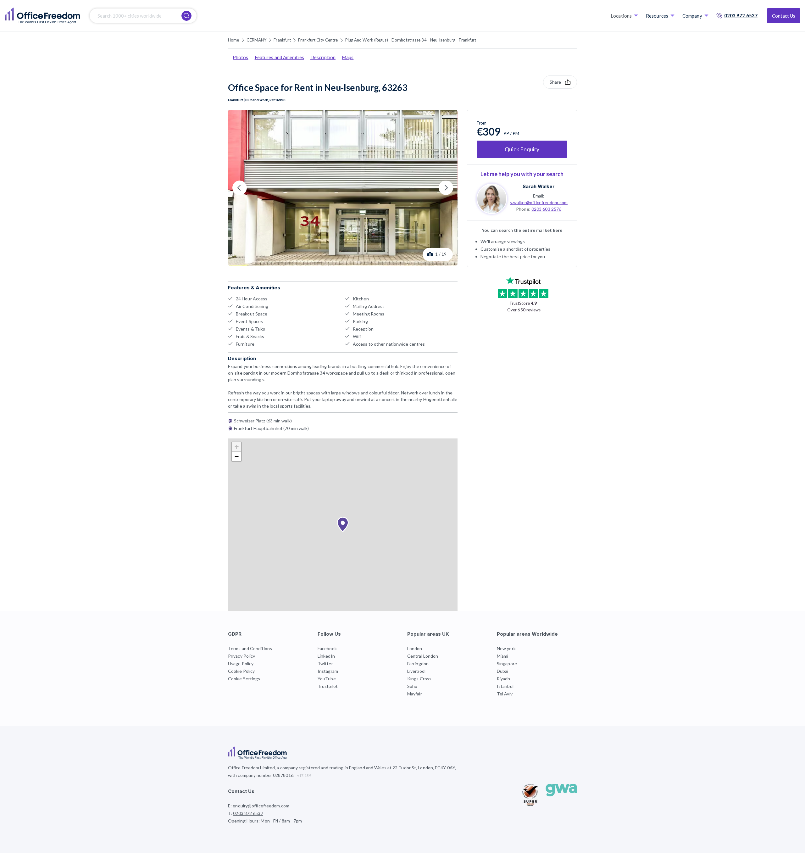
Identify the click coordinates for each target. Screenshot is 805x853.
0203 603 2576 (546, 209)
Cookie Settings (244, 678)
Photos (240, 57)
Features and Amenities (279, 57)
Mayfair (414, 693)
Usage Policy (240, 663)
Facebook (327, 648)
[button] (342, 524)
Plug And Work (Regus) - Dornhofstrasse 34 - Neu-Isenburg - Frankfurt (410, 39)
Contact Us (783, 16)
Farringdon (418, 663)
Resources (657, 16)
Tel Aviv (505, 693)
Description (323, 57)
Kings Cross (419, 678)
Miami (502, 656)
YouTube (327, 678)
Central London (422, 656)
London (414, 648)
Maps (347, 57)
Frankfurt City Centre (318, 39)
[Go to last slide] (239, 188)
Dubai (502, 671)
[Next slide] (446, 188)
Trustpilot (328, 686)
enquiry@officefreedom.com (261, 805)
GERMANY (257, 39)
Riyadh (503, 678)
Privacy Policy (241, 656)
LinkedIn (326, 656)
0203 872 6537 (741, 15)
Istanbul (505, 686)
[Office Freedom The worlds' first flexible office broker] (42, 16)
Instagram (328, 671)
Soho (412, 686)
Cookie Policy (241, 671)
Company (692, 16)
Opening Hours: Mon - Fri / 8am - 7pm (265, 820)
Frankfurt (282, 39)
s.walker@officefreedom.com (539, 202)
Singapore (507, 663)
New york (506, 648)
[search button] (186, 16)
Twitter (325, 663)
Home (233, 39)
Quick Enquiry (522, 149)
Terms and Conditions (250, 648)
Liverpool (416, 671)
